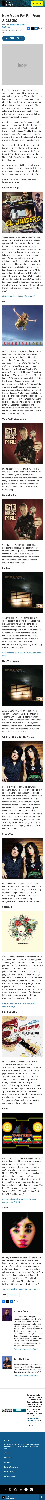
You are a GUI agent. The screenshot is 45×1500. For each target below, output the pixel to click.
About (6, 1453)
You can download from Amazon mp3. (21, 1289)
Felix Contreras (21, 1359)
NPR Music (13, 1295)
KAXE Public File (9, 1472)
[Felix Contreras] (7, 1362)
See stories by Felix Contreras (26, 1375)
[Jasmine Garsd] (7, 1314)
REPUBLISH (19, 1410)
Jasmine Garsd (15, 25)
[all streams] (42, 1497)
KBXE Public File (9, 1476)
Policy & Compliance (11, 1467)
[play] (3, 1497)
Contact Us (8, 1457)
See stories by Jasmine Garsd (26, 1349)
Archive (7, 1462)
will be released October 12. (18, 296)
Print (40, 28)
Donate (38, 3)
